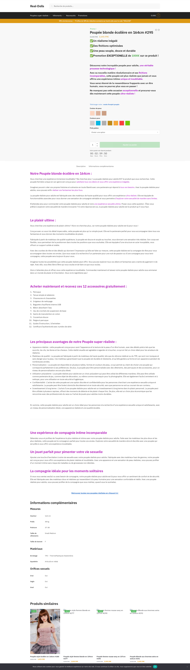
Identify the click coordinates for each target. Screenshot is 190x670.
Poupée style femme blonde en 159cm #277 (78, 657)
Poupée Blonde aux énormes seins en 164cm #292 (144, 657)
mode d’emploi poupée (111, 104)
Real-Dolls (37, 6)
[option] (92, 113)
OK (155, 666)
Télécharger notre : (96, 104)
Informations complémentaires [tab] (101, 166)
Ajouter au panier (130, 145)
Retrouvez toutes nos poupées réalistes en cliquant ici (95, 493)
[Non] (187, 667)
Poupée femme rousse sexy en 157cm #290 (111, 657)
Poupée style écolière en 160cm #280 (44, 656)
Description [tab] (81, 166)
